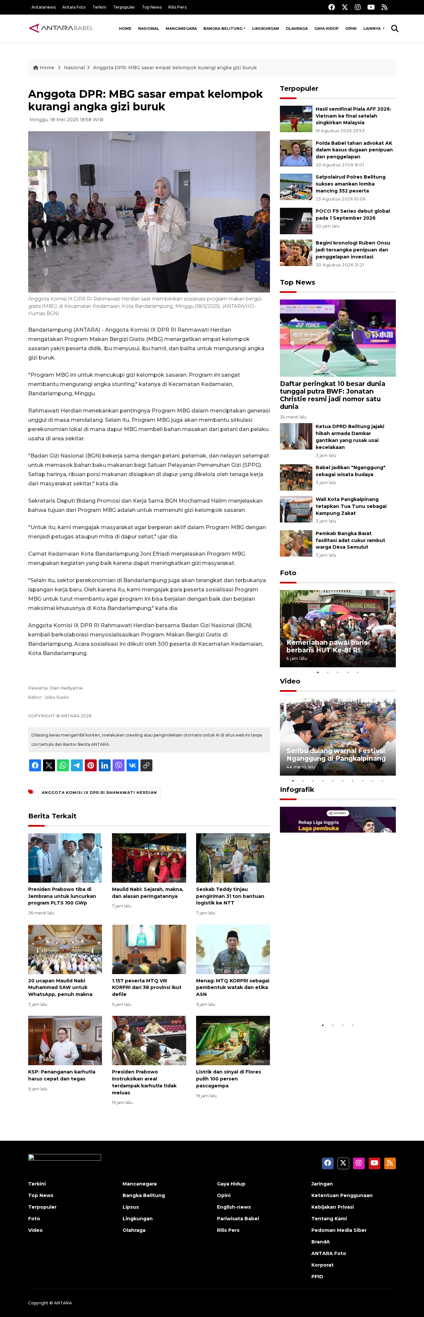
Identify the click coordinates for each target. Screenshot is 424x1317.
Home (125, 28)
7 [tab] (352, 780)
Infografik (297, 790)
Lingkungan (265, 28)
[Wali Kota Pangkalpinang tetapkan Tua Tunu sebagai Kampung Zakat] (296, 509)
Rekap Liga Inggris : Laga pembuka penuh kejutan (329, 998)
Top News (152, 7)
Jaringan (322, 1184)
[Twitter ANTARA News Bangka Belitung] (345, 7)
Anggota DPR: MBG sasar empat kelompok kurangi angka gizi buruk (175, 68)
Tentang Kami (329, 1219)
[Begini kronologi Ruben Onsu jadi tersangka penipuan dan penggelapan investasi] (296, 252)
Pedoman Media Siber (339, 1230)
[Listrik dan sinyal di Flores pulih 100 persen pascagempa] (233, 1040)
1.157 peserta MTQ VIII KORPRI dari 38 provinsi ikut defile (147, 988)
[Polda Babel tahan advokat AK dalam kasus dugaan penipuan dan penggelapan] (296, 152)
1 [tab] (318, 672)
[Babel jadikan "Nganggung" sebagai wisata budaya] (296, 477)
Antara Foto (74, 7)
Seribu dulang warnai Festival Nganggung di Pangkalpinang (336, 754)
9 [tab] (372, 780)
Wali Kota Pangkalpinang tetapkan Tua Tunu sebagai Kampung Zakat (351, 506)
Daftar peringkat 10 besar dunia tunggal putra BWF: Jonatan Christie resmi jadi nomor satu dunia (332, 395)
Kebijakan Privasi (332, 1207)
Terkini (99, 7)
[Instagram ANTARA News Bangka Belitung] (358, 7)
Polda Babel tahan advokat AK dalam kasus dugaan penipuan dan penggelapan (354, 150)
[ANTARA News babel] (61, 28)
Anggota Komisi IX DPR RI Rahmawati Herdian (99, 792)
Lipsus (131, 1207)
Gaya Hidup (326, 28)
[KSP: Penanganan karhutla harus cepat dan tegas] (65, 1040)
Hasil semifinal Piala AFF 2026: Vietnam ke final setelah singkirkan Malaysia (353, 116)
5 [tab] (357, 672)
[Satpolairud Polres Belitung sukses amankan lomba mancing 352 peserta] (296, 187)
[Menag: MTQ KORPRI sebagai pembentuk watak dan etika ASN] (233, 949)
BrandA (320, 1242)
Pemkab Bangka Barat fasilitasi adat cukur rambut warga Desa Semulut (350, 540)
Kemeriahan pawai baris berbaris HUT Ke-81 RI (327, 646)
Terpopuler (124, 7)
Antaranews (43, 7)
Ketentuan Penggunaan (342, 1195)
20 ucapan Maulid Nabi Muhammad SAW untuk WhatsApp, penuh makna (60, 988)
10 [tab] (382, 780)
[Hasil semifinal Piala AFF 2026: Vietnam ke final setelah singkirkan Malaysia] (296, 118)
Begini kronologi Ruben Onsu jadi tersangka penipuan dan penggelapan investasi (353, 250)
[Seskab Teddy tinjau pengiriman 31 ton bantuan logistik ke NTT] (233, 857)
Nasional (148, 28)
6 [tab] (343, 780)
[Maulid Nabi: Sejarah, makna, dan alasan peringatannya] (149, 857)
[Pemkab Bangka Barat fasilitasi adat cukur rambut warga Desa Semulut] (296, 543)
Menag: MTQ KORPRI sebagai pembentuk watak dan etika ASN (232, 988)
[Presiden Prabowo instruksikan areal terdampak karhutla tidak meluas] (149, 1040)
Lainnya (372, 28)
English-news (234, 1207)
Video (290, 681)
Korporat (322, 1265)
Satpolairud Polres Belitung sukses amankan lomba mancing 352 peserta (351, 184)
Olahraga (297, 28)
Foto (288, 573)
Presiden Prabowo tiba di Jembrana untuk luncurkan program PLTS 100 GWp (62, 896)
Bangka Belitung (222, 28)
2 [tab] (328, 672)
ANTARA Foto (328, 1253)
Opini (351, 28)
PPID (317, 1277)
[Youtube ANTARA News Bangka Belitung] (371, 7)
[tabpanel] (338, 628)
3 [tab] (338, 672)
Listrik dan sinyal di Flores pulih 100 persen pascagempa (228, 1079)
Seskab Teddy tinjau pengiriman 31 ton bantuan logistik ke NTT (230, 896)
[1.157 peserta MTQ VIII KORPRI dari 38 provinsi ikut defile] (149, 949)
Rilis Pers (177, 7)
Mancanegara (181, 28)
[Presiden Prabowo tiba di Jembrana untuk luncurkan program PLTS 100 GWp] (65, 857)
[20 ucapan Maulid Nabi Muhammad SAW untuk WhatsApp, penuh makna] (65, 949)
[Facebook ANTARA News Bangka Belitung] (331, 7)
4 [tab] (347, 672)
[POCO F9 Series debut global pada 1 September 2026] (296, 220)
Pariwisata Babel (238, 1219)
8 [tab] (362, 780)
